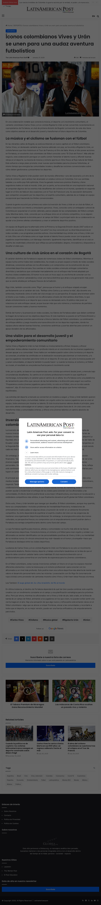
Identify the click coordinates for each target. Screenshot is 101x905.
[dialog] (50, 452)
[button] (50, 452)
